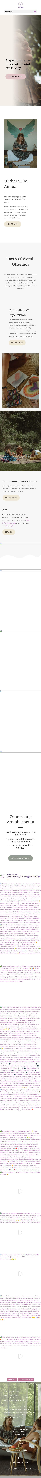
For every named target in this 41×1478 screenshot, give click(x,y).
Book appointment (20, 858)
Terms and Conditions (20, 1450)
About (20, 1440)
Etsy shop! (9, 526)
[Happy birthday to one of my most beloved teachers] (20, 1356)
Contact (20, 1447)
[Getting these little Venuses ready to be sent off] (20, 1109)
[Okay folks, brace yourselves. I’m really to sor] (20, 1315)
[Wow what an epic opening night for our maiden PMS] (20, 1150)
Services (20, 1443)
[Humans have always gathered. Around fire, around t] (20, 1026)
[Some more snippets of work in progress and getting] (20, 1274)
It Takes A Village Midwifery (20, 1429)
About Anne (13, 224)
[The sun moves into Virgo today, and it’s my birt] (20, 903)
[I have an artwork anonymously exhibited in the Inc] (20, 985)
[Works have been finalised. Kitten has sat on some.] (20, 1232)
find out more (15, 76)
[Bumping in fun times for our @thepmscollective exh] (20, 1191)
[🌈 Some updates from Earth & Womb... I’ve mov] (20, 1068)
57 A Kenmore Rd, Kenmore (21, 1432)
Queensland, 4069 (20, 1434)
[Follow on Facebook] (18, 1458)
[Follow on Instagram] (22, 1458)
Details (8, 532)
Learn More (17, 342)
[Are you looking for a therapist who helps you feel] (20, 944)
